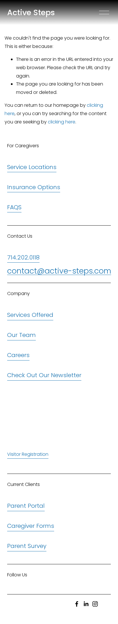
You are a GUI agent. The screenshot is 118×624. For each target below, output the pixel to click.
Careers (18, 355)
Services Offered (30, 315)
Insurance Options (33, 187)
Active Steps (31, 12)
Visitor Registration (27, 454)
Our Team (21, 335)
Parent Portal (26, 506)
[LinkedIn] (86, 604)
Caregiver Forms (30, 526)
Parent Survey (26, 546)
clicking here (61, 122)
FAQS (14, 207)
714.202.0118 (23, 257)
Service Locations (31, 167)
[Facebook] (77, 604)
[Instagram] (95, 604)
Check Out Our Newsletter (44, 375)
